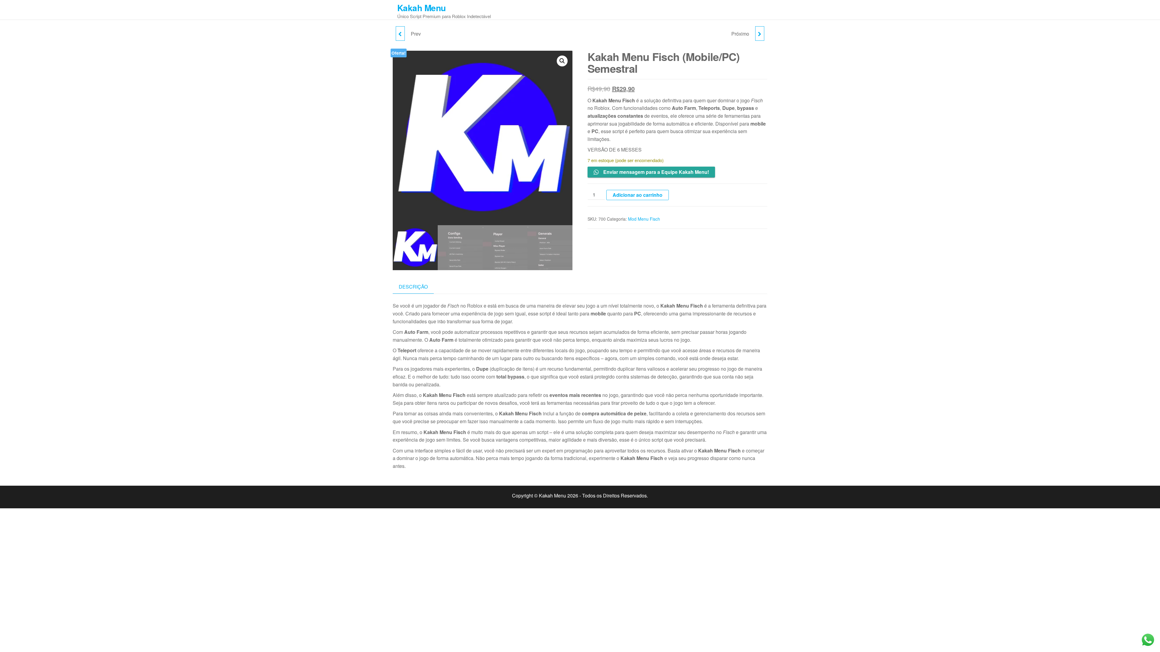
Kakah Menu (421, 8)
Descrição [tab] (413, 286)
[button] (562, 61)
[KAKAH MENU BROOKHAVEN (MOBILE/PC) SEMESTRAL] (759, 33)
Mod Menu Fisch (644, 219)
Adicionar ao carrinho (637, 194)
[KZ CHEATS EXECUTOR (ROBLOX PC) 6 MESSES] (400, 33)
